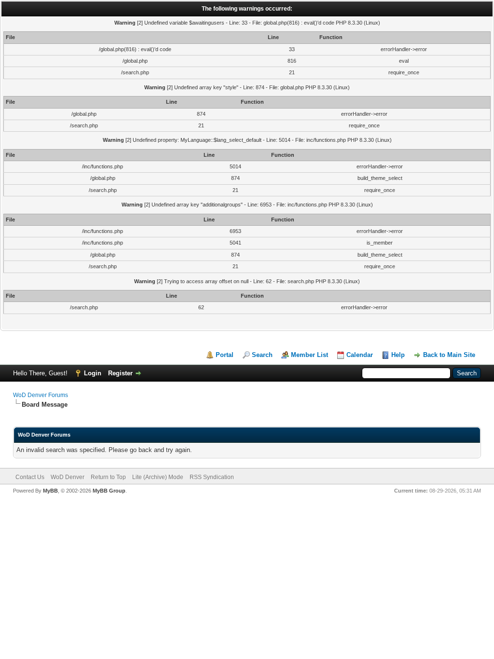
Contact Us (29, 477)
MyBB (50, 491)
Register (120, 373)
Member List (309, 354)
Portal (224, 354)
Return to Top (108, 477)
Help (398, 354)
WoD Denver (67, 477)
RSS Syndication (212, 477)
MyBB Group (109, 491)
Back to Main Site (449, 354)
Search (262, 354)
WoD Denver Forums (40, 395)
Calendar (359, 354)
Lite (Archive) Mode (157, 477)
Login (92, 373)
